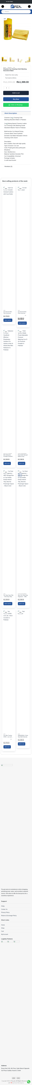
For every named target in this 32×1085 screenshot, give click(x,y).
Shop (2, 928)
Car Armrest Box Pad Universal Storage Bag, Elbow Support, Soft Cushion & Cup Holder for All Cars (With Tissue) (23, 312)
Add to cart (16, 93)
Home (4, 67)
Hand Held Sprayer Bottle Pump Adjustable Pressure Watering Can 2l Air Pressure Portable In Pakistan (23, 455)
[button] (2, 6)
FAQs (3, 906)
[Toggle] (2, 113)
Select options (8, 320)
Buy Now (16, 99)
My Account (4, 934)
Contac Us (4, 909)
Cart (2, 931)
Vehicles (10, 67)
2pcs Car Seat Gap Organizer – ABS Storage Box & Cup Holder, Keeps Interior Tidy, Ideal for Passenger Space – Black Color (23, 596)
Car (14, 67)
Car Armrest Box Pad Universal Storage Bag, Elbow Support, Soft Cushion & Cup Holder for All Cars (8, 312)
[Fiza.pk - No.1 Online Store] (16, 6)
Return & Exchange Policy (9, 915)
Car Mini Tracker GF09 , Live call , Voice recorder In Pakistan (7, 736)
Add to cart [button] (7, 463)
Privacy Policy (5, 912)
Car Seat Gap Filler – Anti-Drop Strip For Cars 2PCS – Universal (8, 596)
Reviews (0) (8, 166)
